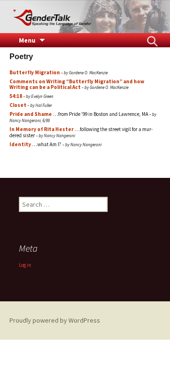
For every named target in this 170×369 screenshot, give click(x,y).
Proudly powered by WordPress (54, 320)
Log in (25, 265)
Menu (27, 40)
